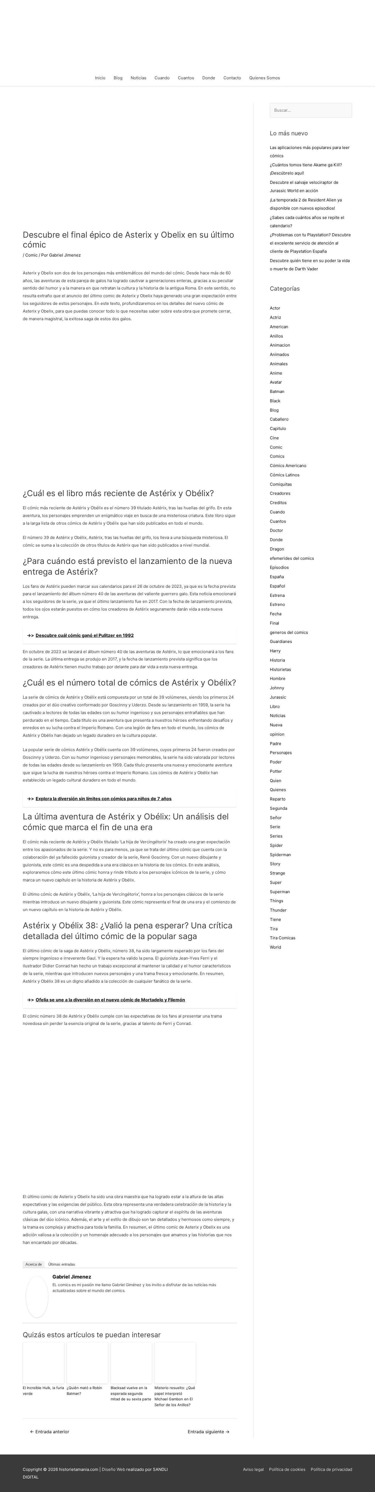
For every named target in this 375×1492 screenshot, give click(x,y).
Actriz (275, 317)
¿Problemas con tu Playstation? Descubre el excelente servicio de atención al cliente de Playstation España (310, 243)
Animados (279, 354)
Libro (275, 706)
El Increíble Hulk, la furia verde (43, 1391)
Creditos (278, 502)
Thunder (278, 910)
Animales (279, 363)
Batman (277, 391)
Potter (276, 771)
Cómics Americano (288, 465)
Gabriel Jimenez (71, 1277)
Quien (275, 780)
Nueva (276, 724)
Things (276, 900)
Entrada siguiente (209, 1431)
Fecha (275, 613)
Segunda (278, 808)
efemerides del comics (292, 558)
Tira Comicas (282, 937)
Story (275, 863)
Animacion (280, 345)
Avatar (276, 382)
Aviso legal (253, 1469)
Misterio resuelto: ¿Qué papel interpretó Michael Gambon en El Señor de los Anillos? (175, 1396)
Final (274, 623)
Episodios (279, 567)
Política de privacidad (331, 1469)
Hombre (278, 678)
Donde (208, 77)
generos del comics (289, 632)
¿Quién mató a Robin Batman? (84, 1391)
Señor (276, 817)
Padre (275, 743)
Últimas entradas (61, 1264)
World (275, 947)
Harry (275, 650)
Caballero (279, 419)
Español (277, 586)
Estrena (277, 595)
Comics (277, 456)
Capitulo (278, 428)
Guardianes (281, 641)
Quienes (278, 789)
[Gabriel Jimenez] (37, 1296)
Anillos (276, 336)
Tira (274, 928)
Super (276, 882)
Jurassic (278, 697)
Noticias (138, 77)
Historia (277, 660)
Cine (274, 437)
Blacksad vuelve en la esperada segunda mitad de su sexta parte (131, 1393)
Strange (277, 873)
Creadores (280, 493)
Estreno (277, 604)
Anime (276, 373)
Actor (275, 308)
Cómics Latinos (285, 474)
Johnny (277, 687)
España (277, 576)
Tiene (275, 919)
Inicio (100, 77)
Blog (118, 77)
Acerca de (34, 1264)
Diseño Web (113, 1469)
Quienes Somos (264, 77)
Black (275, 400)
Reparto (278, 799)
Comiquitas (281, 484)
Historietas (280, 669)
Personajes (281, 752)
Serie (275, 826)
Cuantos (186, 77)
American (279, 326)
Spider (276, 845)
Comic (31, 255)
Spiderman (280, 854)
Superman (280, 891)
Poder (276, 762)
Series (276, 836)
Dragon (277, 549)
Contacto (232, 77)
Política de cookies (287, 1469)
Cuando (162, 77)
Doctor (276, 530)
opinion (277, 734)
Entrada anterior (49, 1431)
